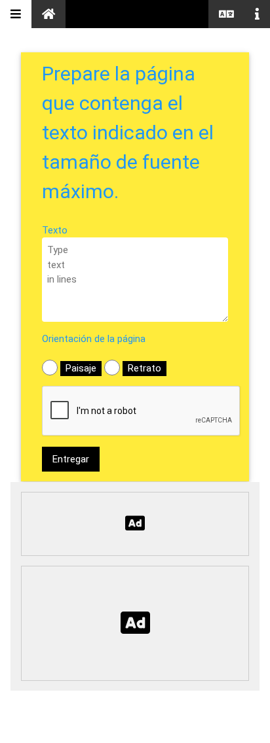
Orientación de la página (93, 339)
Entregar (70, 459)
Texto (55, 230)
